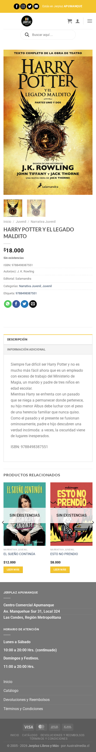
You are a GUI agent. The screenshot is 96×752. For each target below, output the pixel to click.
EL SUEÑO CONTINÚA (19, 554)
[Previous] (11, 122)
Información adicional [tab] (26, 349)
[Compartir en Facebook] (16, 304)
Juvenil (21, 221)
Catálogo (10, 690)
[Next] (85, 122)
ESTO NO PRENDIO (64, 554)
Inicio (7, 221)
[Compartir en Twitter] (24, 304)
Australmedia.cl (78, 746)
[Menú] (90, 21)
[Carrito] (69, 21)
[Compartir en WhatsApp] (8, 304)
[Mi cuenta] (77, 21)
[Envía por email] (33, 304)
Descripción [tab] (17, 339)
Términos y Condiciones (23, 709)
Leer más (13, 569)
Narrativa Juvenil (43, 221)
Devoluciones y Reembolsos (26, 699)
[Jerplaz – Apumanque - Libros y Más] (26, 21)
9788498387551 (26, 293)
